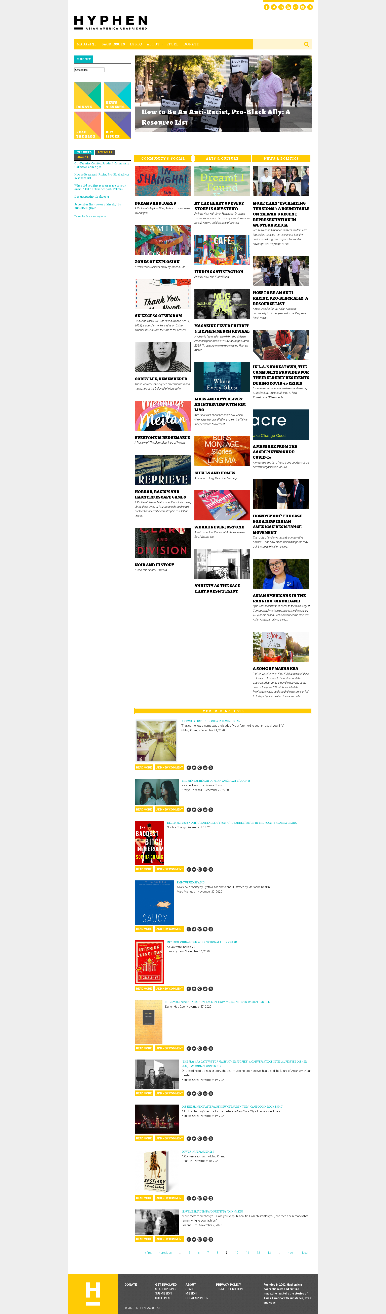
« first (148, 1252)
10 (236, 1252)
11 (247, 1252)
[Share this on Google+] (199, 767)
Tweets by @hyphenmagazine (90, 216)
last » (305, 1252)
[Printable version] (210, 767)
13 (269, 1252)
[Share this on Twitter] (194, 767)
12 (258, 1252)
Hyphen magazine (93, 1294)
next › (291, 1252)
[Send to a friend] (205, 767)
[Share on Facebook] (188, 767)
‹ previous (165, 1252)
